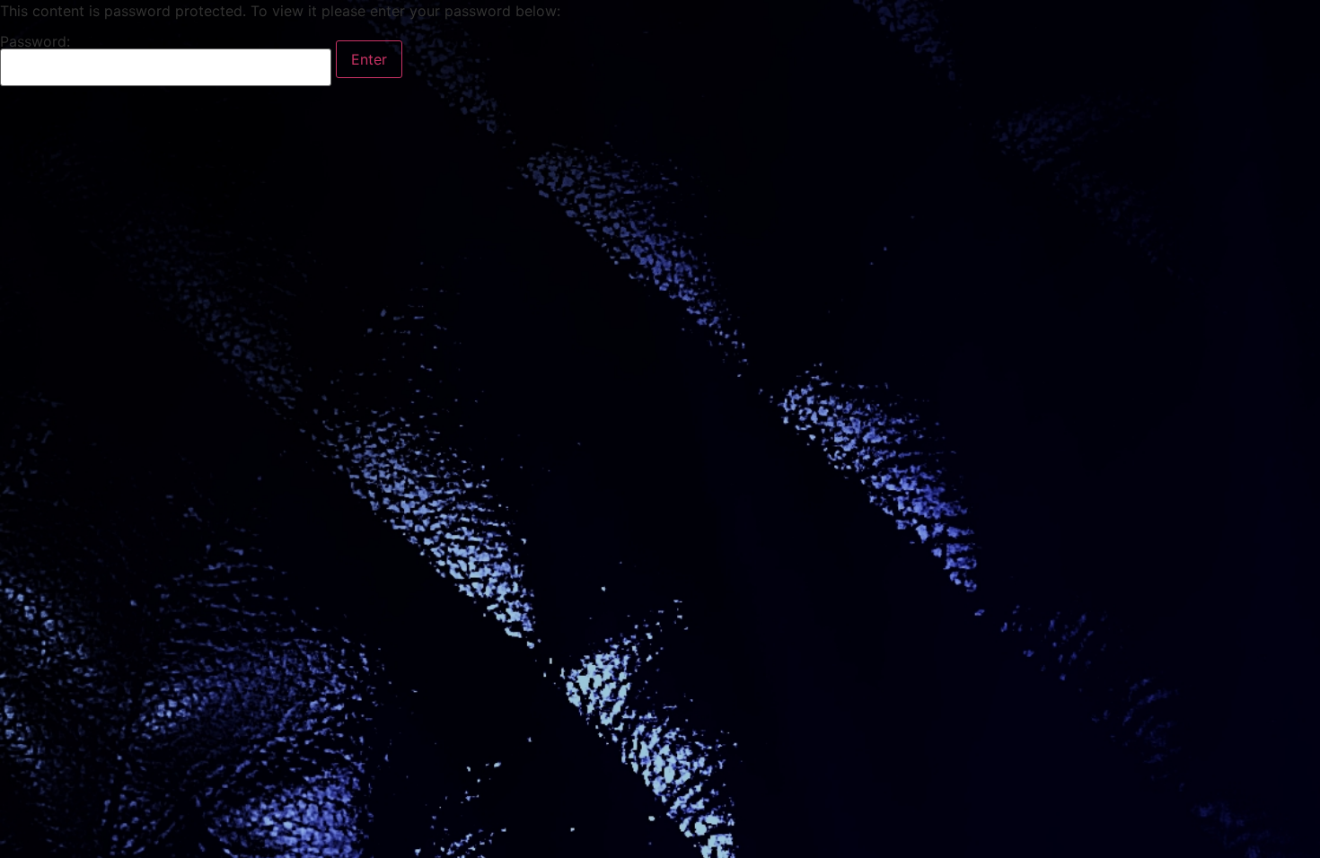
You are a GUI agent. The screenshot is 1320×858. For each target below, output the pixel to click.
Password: (35, 42)
